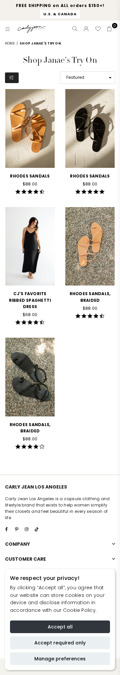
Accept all (60, 626)
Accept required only (60, 642)
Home (10, 43)
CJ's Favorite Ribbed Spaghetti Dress (30, 300)
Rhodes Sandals (30, 176)
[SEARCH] (75, 29)
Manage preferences (60, 658)
